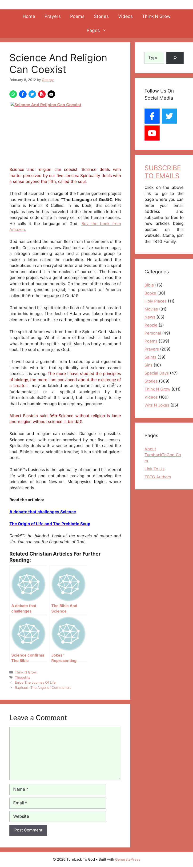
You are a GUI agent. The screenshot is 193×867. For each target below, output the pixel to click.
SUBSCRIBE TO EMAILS (163, 172)
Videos (125, 16)
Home (29, 16)
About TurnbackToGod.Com (163, 455)
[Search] (175, 58)
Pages (93, 30)
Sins (149, 365)
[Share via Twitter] (32, 94)
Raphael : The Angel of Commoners (43, 688)
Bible (149, 285)
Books (150, 293)
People (151, 325)
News (150, 317)
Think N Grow (156, 16)
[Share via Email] (51, 94)
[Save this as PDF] (42, 94)
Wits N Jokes (157, 405)
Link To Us (155, 469)
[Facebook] (152, 116)
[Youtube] (152, 133)
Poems (77, 16)
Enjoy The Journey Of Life (35, 682)
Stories (101, 16)
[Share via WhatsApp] (13, 94)
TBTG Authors (158, 477)
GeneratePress (127, 859)
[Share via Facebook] (23, 94)
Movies (151, 309)
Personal (153, 333)
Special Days (157, 373)
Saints (150, 357)
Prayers (52, 16)
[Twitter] (169, 116)
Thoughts (22, 677)
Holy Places (156, 301)
